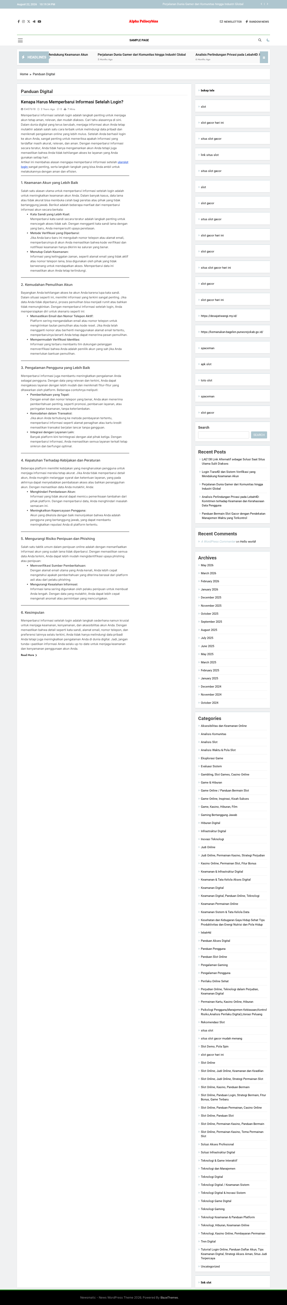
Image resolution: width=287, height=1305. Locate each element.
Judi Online (208, 847)
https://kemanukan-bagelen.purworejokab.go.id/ (232, 332)
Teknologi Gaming (213, 1209)
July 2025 (207, 638)
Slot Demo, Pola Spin (214, 1046)
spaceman (207, 348)
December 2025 (211, 597)
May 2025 (207, 654)
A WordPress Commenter (218, 541)
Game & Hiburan (211, 782)
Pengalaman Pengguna (215, 973)
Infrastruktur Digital (213, 831)
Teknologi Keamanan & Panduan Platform (228, 1217)
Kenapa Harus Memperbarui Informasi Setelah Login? (72, 101)
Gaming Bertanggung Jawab (219, 815)
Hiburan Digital (210, 823)
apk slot (206, 364)
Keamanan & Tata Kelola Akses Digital (226, 879)
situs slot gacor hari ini (216, 267)
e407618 (30, 109)
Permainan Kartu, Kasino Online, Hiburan (227, 1002)
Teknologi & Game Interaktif (219, 1160)
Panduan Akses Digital (215, 941)
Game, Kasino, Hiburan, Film (219, 807)
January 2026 (209, 589)
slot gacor (207, 203)
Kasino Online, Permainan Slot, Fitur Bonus (228, 863)
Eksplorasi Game (212, 758)
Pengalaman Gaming (214, 965)
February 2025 (210, 670)
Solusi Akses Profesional (217, 1144)
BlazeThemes (169, 1297)
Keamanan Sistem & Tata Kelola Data (225, 912)
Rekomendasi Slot (213, 1022)
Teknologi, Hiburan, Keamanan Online (225, 1225)
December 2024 (211, 686)
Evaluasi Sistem (211, 766)
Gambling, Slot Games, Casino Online (225, 774)
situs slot (207, 1030)
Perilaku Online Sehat (215, 981)
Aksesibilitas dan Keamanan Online (224, 726)
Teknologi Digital (212, 1177)
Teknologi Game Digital (216, 1201)
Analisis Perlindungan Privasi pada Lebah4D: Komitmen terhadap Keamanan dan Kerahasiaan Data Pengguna (233, 501)
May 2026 (207, 565)
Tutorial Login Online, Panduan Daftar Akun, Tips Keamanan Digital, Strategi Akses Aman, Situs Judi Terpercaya (234, 1254)
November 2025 (211, 605)
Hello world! (248, 541)
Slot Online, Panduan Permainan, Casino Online (231, 1107)
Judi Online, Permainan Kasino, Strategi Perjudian (233, 855)
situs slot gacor (211, 138)
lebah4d (206, 932)
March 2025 (208, 662)
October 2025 (209, 613)
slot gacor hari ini (212, 122)
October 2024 (209, 703)
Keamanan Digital (212, 888)
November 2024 (211, 694)
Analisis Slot (209, 742)
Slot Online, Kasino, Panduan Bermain (225, 1087)
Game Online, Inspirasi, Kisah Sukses (225, 799)
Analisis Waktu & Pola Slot (218, 750)
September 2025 (211, 621)
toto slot (206, 380)
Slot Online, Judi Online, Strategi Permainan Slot (232, 1079)
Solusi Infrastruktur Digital (218, 1152)
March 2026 (208, 573)
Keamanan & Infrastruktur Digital (222, 871)
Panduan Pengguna (213, 949)
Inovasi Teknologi (212, 839)
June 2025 (207, 646)
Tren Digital (208, 1241)
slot (203, 106)
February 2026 (210, 581)
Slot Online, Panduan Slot (217, 1115)
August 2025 (209, 630)
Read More (27, 655)
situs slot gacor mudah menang (221, 1038)
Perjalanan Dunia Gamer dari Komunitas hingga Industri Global (203, 4)
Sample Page (139, 40)
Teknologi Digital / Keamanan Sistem (225, 1185)
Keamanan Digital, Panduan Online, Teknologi (230, 896)
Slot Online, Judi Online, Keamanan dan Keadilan (232, 1071)
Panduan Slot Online (214, 957)
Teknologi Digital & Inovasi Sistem (223, 1193)
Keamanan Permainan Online (219, 904)
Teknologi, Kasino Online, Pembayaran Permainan (233, 1233)
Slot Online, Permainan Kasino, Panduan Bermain (232, 1124)
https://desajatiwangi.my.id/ (219, 316)
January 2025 (209, 678)
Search (203, 427)
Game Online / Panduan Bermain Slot (225, 790)
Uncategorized (210, 1266)
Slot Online (208, 1062)
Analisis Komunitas (213, 734)
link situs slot (210, 155)
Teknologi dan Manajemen (218, 1168)
